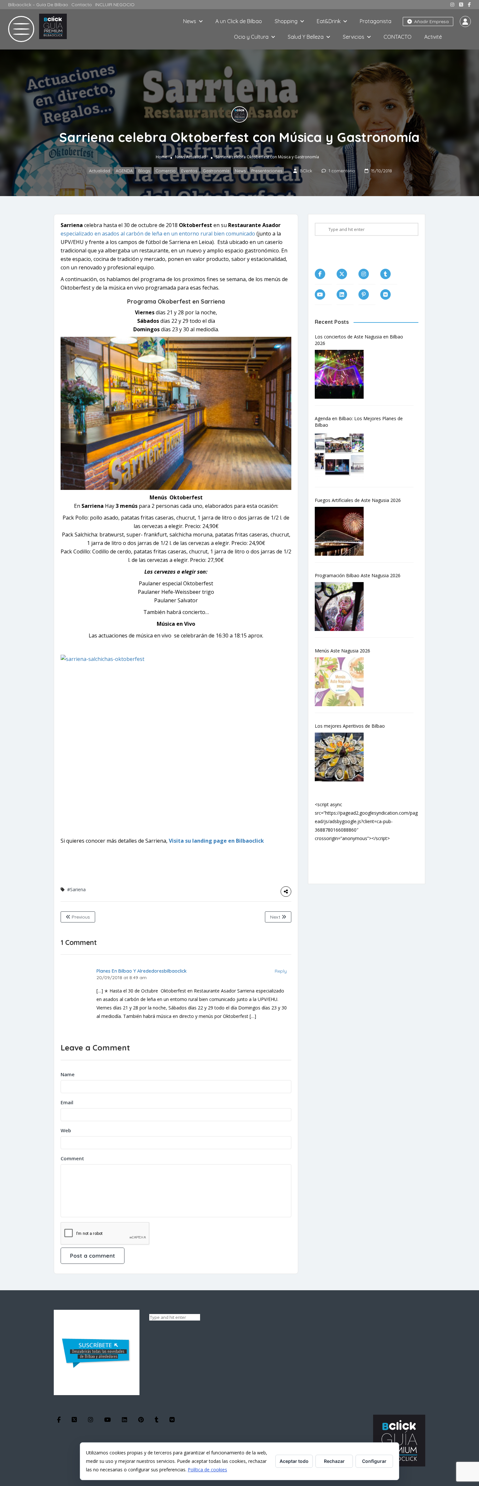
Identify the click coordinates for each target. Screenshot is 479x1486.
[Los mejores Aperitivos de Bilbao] (342, 757)
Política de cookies (207, 1469)
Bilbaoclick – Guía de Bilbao (38, 4)
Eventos (189, 170)
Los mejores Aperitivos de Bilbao (350, 726)
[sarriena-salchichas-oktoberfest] (176, 744)
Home (161, 157)
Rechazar (334, 1461)
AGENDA (124, 170)
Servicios (353, 37)
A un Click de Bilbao (238, 21)
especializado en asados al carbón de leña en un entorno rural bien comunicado (158, 233)
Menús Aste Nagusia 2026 (342, 651)
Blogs (144, 170)
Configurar (374, 1461)
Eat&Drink (329, 21)
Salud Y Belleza (306, 37)
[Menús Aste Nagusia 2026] (342, 681)
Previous (80, 917)
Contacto (81, 4)
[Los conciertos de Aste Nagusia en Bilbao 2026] (342, 374)
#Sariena (76, 889)
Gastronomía (216, 170)
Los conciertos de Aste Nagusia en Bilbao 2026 (359, 340)
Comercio (165, 170)
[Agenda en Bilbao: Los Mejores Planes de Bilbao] (342, 456)
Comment (72, 1158)
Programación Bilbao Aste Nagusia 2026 (357, 575)
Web (66, 1130)
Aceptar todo (294, 1461)
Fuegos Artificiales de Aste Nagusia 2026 (358, 500)
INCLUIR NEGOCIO (115, 4)
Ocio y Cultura (251, 37)
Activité (433, 37)
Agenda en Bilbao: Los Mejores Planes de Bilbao (359, 421)
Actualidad (196, 157)
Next (276, 917)
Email (67, 1102)
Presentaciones (266, 170)
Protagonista (375, 21)
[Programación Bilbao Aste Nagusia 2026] (342, 606)
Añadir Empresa (431, 21)
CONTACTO (398, 37)
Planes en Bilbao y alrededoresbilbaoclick (141, 971)
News (189, 21)
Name (68, 1074)
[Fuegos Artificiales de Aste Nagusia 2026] (342, 531)
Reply (281, 971)
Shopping (286, 21)
